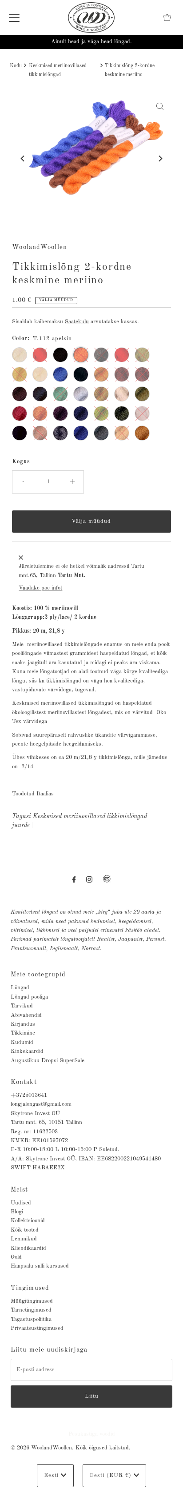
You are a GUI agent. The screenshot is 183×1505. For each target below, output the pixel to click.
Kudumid (22, 1042)
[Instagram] (89, 879)
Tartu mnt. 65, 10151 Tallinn (46, 1122)
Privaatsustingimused (37, 1328)
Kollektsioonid (28, 1221)
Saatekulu (77, 322)
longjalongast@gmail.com (41, 1104)
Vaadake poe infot (40, 588)
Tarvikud (22, 1006)
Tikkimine (23, 1033)
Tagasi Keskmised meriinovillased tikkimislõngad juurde (79, 820)
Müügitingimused (32, 1301)
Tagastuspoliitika (31, 1319)
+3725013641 (29, 1095)
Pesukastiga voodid (91, 1434)
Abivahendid (26, 1015)
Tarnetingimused (31, 1310)
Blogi (17, 1212)
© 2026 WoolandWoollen (41, 1448)
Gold (16, 1257)
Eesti (52, 1475)
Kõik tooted (25, 1230)
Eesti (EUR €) (112, 1475)
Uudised (21, 1203)
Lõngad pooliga (29, 997)
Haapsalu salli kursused (40, 1266)
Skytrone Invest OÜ (35, 1113)
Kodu (16, 65)
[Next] (160, 159)
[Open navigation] (14, 18)
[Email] (107, 882)
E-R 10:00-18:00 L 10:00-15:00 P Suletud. (65, 1149)
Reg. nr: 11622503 (34, 1132)
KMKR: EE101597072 (39, 1141)
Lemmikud (24, 1239)
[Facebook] (74, 879)
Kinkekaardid (27, 1051)
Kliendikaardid (28, 1248)
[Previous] (23, 159)
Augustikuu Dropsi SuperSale (47, 1061)
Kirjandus (23, 1024)
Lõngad (20, 988)
